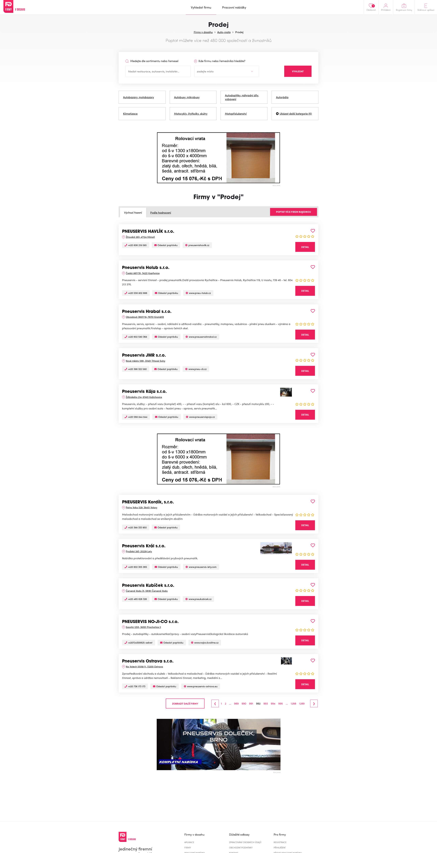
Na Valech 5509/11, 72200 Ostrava (144, 666)
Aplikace (189, 842)
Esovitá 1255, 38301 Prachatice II (143, 627)
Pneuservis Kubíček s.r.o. (148, 586)
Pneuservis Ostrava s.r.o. (148, 661)
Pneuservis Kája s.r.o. (144, 392)
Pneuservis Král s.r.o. (144, 546)
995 (280, 703)
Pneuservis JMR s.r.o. (144, 356)
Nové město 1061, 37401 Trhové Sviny (145, 360)
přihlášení (280, 847)
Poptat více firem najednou (293, 211)
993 (265, 703)
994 (273, 703)
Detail (305, 247)
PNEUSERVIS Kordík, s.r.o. (148, 502)
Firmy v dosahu (203, 32)
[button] (160, 157)
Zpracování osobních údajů (245, 842)
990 (244, 703)
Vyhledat (298, 71)
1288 (293, 703)
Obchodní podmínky (241, 847)
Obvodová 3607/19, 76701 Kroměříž (145, 317)
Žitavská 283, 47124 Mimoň (140, 237)
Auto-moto (224, 32)
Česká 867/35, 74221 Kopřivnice (143, 273)
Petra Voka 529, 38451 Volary (141, 507)
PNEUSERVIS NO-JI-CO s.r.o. (150, 622)
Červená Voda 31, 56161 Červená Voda (147, 590)
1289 (302, 703)
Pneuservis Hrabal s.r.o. (147, 312)
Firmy (187, 847)
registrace (280, 842)
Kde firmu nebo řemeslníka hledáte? (221, 61)
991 (251, 703)
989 (236, 703)
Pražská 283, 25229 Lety (139, 551)
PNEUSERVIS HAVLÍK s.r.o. (148, 232)
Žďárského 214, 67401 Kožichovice (144, 397)
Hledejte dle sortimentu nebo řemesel (154, 61)
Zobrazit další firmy (185, 703)
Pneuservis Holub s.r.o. (146, 268)
